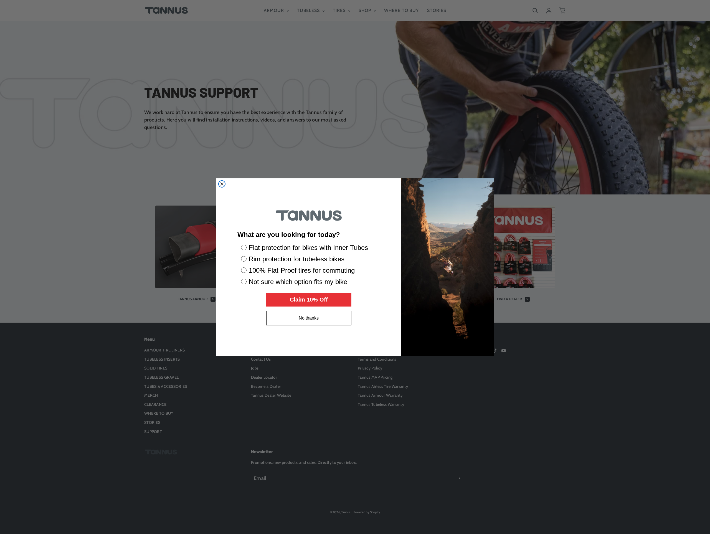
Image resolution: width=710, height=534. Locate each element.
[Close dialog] (222, 184)
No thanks (309, 318)
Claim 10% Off (309, 300)
